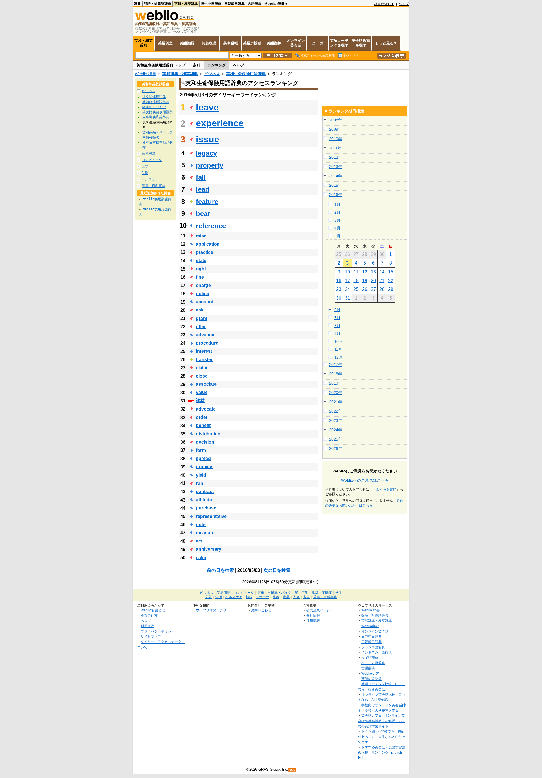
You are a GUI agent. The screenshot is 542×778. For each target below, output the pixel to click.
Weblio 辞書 (145, 73)
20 (373, 280)
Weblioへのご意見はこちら (365, 480)
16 (338, 280)
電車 (260, 592)
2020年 (335, 392)
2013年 (335, 166)
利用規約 (147, 626)
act (199, 541)
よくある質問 (386, 489)
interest (204, 351)
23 (338, 289)
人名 (296, 597)
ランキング (216, 65)
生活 (218, 597)
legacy (206, 153)
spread (203, 458)
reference (211, 226)
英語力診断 (252, 43)
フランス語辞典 (373, 647)
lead (202, 189)
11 (356, 271)
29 (390, 289)
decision (205, 442)
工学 (145, 166)
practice (204, 252)
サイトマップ (151, 636)
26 (364, 289)
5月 (337, 236)
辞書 (137, 3)
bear (203, 213)
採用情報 (313, 620)
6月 (337, 310)
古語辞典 (254, 3)
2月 (337, 212)
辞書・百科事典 (153, 186)
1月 (337, 204)
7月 (337, 317)
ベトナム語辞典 (373, 663)
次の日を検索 (276, 570)
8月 (337, 325)
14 (381, 271)
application (208, 244)
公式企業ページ (318, 610)
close (201, 376)
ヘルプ (404, 4)
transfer (204, 359)
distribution (208, 434)
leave (207, 107)
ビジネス (212, 73)
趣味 (249, 597)
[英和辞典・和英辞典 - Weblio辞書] (156, 19)
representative (211, 516)
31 (347, 298)
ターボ (317, 43)
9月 (337, 333)
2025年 (335, 439)
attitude (204, 499)
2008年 (335, 120)
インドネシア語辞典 (376, 652)
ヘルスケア (150, 179)
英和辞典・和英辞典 (180, 73)
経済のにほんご (154, 107)
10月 (338, 341)
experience (220, 123)
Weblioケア (370, 673)
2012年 (335, 157)
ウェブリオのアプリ (211, 610)
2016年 (335, 194)
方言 (306, 597)
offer (201, 326)
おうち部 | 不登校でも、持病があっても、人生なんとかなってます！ (381, 736)
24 (347, 289)
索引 (196, 65)
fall (201, 177)
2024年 (335, 430)
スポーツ (262, 597)
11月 (338, 349)
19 (364, 280)
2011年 (335, 148)
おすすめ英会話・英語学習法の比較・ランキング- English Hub (381, 752)
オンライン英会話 (296, 42)
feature (207, 201)
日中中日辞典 (211, 3)
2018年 (335, 374)
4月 (337, 228)
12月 (338, 357)
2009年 (335, 129)
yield (201, 475)
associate (206, 384)
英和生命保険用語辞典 (246, 73)
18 (356, 280)
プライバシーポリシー (157, 631)
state (201, 260)
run (199, 483)
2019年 (335, 383)
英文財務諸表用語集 (157, 112)
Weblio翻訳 (370, 626)
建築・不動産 (322, 592)
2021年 (335, 402)
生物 (276, 597)
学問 (145, 173)
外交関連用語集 (154, 97)
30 (338, 298)
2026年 (335, 448)
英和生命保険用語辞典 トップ (161, 65)
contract (205, 491)
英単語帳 (230, 43)
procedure (207, 343)
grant (201, 318)
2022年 (335, 411)
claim (201, 367)
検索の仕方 (149, 615)
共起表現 (209, 43)
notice (202, 293)
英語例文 (165, 43)
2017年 (335, 364)
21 (381, 280)
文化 (208, 597)
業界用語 (148, 153)
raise (201, 236)
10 (347, 271)
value (201, 392)
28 (381, 289)
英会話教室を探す (361, 42)
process (204, 466)
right (201, 268)
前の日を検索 (220, 570)
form (201, 450)
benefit (203, 425)
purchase (206, 507)
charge (203, 285)
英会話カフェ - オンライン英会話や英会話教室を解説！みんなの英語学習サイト (381, 721)
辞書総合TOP (384, 4)
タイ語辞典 (369, 657)
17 (347, 280)
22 (390, 280)
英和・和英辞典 (186, 3)
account (204, 301)
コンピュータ (152, 160)
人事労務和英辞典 (155, 117)
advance (205, 334)
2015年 (335, 185)
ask (200, 310)
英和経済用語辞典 (155, 102)
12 (364, 271)
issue (207, 139)
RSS (292, 769)
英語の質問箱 (371, 679)
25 (356, 289)
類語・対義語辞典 (157, 3)
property (209, 165)
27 (373, 289)
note (201, 524)
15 (390, 271)
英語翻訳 (274, 43)
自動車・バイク (279, 592)
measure (205, 532)
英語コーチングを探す (339, 42)
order (201, 417)
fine (200, 277)
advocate (206, 409)
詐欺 (200, 400)
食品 (286, 597)
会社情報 (313, 615)
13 (373, 271)
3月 (337, 220)
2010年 (335, 138)
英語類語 (187, 43)
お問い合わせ (261, 610)
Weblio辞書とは (153, 610)
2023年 (335, 420)
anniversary (208, 549)
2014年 (335, 176)
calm (201, 557)
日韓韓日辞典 (234, 3)
